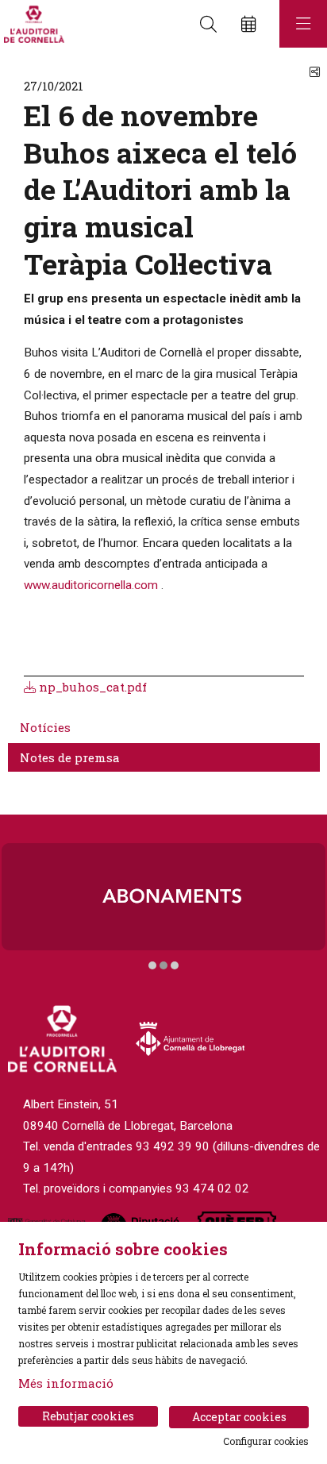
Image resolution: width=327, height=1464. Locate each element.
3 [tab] (175, 965)
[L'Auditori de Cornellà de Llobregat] (32, 24)
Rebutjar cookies (88, 1416)
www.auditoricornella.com (91, 585)
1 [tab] (152, 965)
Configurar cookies (266, 1441)
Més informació (65, 1383)
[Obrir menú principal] (303, 24)
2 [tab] (163, 965)
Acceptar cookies (239, 1416)
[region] (163, 907)
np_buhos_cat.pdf (91, 687)
